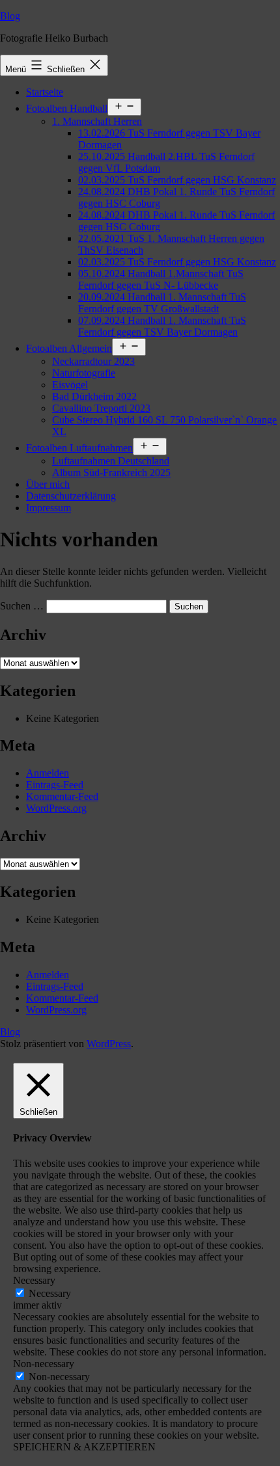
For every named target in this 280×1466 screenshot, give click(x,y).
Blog (10, 15)
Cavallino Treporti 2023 (101, 408)
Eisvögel (70, 384)
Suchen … (22, 605)
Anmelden (47, 773)
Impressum (48, 507)
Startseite (44, 92)
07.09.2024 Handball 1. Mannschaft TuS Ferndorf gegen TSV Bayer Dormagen (162, 326)
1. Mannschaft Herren (97, 121)
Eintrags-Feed (54, 784)
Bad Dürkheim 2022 (94, 396)
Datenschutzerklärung (71, 495)
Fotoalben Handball (66, 108)
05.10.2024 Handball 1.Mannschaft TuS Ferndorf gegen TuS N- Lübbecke (161, 279)
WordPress (109, 1043)
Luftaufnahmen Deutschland (110, 460)
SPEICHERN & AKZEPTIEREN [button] (84, 1446)
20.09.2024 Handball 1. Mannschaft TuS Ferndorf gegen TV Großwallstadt (162, 302)
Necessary (50, 1293)
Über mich (48, 484)
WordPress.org (56, 808)
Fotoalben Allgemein (69, 348)
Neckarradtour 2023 (93, 361)
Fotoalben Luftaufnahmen (79, 447)
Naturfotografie (83, 373)
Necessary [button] (34, 1280)
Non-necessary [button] (43, 1363)
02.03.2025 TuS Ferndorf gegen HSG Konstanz (177, 179)
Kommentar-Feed (62, 796)
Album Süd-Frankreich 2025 (111, 472)
